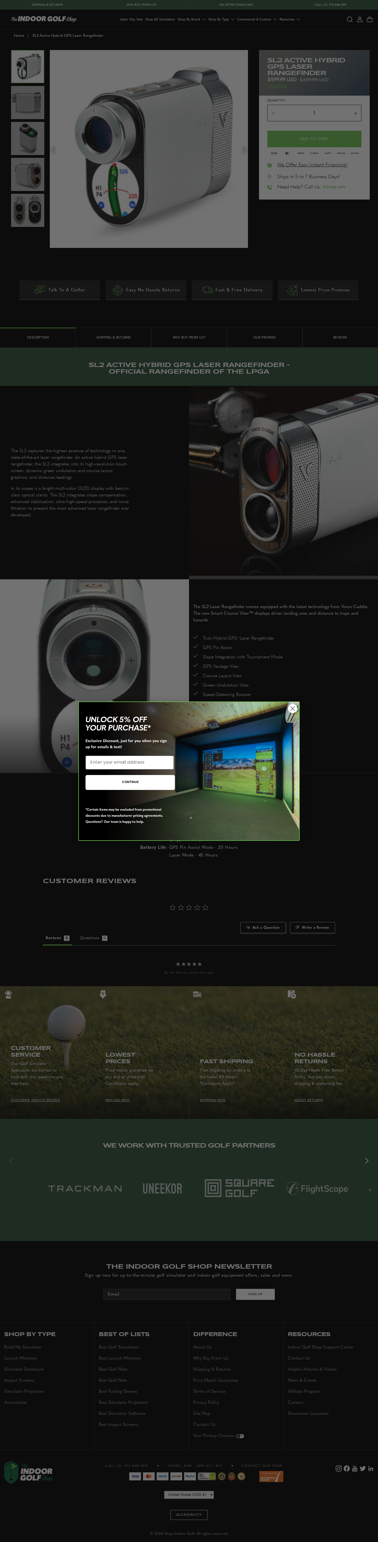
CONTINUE (130, 782)
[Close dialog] (292, 708)
